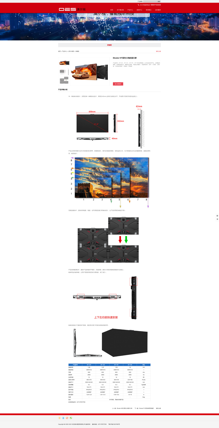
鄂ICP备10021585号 (114, 424)
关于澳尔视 (120, 10)
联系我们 (148, 10)
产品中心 (130, 10)
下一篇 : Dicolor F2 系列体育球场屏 (144, 408)
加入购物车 (118, 84)
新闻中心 (139, 10)
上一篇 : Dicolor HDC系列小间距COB (122, 408)
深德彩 (77, 51)
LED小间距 (71, 51)
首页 (111, 10)
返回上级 (158, 51)
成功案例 (158, 10)
